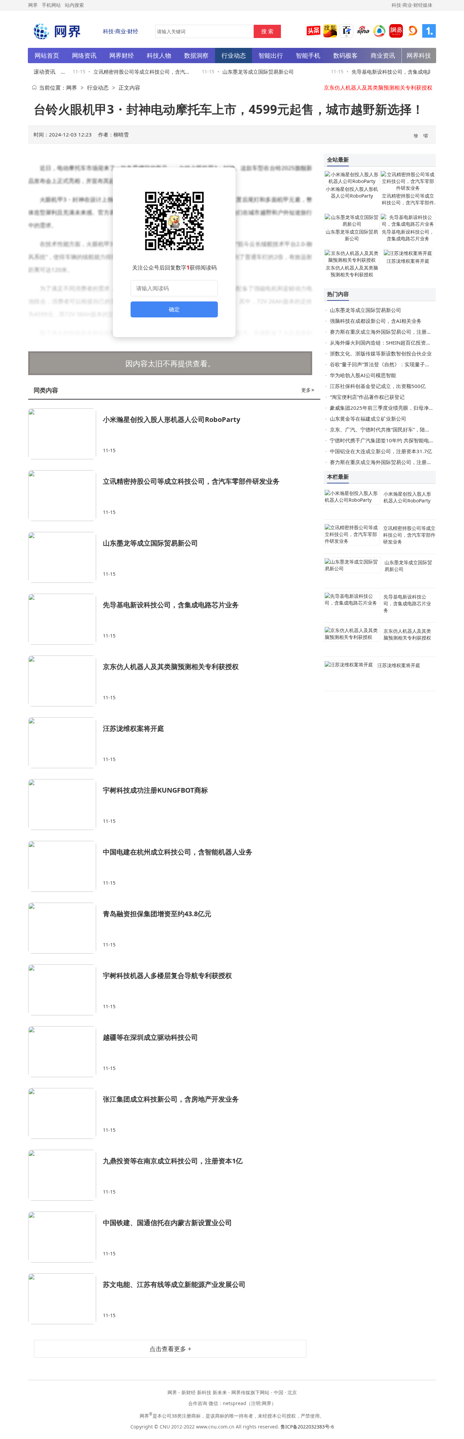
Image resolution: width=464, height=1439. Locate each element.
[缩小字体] (426, 135)
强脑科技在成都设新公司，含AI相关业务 (376, 320)
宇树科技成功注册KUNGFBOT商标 (155, 790)
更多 (307, 390)
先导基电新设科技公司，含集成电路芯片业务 (171, 604)
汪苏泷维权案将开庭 (133, 728)
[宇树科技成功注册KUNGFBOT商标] (65, 804)
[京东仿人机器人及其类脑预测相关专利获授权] (65, 681)
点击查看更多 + (170, 1349)
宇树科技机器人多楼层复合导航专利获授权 (167, 975)
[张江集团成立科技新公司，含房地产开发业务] (65, 1113)
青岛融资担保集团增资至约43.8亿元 (157, 913)
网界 (71, 87)
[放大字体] (416, 135)
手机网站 (51, 5)
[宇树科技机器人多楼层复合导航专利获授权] (65, 989)
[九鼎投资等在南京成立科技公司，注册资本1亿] (65, 1175)
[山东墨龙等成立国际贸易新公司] (65, 557)
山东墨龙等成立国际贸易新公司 (249, 71)
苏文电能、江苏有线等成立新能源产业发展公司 (174, 1284)
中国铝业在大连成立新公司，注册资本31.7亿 (381, 451)
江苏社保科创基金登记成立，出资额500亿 (378, 386)
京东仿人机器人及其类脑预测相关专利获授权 (378, 87)
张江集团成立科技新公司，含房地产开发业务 (171, 1099)
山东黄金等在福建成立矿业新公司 (368, 418)
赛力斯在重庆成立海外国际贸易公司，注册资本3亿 (387, 331)
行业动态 (98, 87)
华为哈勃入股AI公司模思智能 (363, 375)
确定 (174, 309)
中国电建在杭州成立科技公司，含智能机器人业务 (177, 851)
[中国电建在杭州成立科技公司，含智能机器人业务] (65, 866)
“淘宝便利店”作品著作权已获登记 (367, 396)
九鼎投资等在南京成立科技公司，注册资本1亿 (173, 1160)
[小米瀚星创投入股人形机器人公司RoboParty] (65, 433)
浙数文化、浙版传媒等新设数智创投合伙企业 (381, 353)
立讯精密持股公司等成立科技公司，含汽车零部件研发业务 (191, 481)
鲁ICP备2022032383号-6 (307, 1426)
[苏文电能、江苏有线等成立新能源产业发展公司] (65, 1298)
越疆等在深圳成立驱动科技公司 (150, 1037)
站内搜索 (74, 5)
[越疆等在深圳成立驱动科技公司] (65, 1051)
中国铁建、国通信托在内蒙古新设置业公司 (167, 1222)
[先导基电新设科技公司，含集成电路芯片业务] (65, 619)
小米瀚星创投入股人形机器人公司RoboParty (171, 419)
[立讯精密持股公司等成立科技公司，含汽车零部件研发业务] (65, 495)
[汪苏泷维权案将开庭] (65, 742)
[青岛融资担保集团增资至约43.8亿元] (65, 928)
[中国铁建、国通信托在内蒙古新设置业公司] (65, 1237)
